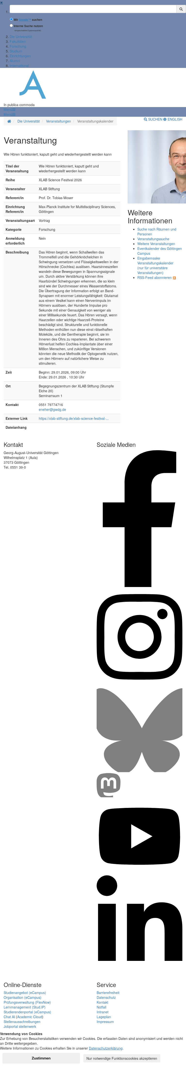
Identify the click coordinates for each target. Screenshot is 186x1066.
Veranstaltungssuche (153, 238)
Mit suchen (28, 20)
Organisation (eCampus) (22, 997)
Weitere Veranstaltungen (156, 243)
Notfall (101, 1007)
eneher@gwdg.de (52, 409)
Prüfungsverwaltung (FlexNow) (27, 1002)
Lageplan (104, 1016)
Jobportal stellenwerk (20, 1026)
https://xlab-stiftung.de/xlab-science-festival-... (74, 418)
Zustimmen (41, 1058)
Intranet (102, 1011)
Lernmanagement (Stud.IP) (25, 1007)
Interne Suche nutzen (28, 26)
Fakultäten (18, 41)
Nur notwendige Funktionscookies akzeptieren (121, 1058)
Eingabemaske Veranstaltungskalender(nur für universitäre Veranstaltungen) (155, 265)
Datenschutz (106, 997)
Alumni (15, 60)
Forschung (18, 46)
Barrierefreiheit (108, 992)
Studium (16, 51)
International (19, 65)
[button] (9, 109)
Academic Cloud (29, 1016)
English (174, 119)
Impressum (105, 1021)
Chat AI (9, 1016)
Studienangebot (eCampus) (25, 992)
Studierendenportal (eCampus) (27, 1011)
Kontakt (102, 1002)
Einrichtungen (20, 55)
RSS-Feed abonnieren (154, 277)
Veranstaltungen (58, 121)
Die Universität (21, 36)
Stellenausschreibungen (22, 1021)
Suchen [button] (155, 119)
